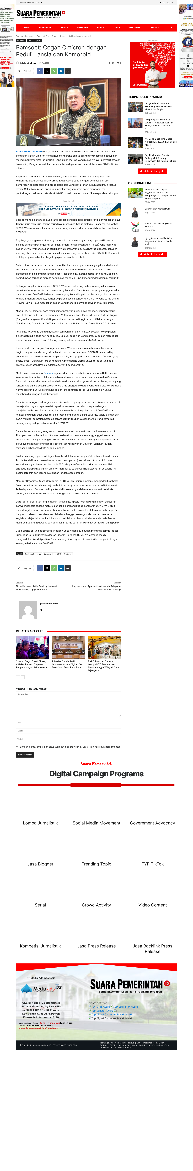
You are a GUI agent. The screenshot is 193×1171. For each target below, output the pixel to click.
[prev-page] (18, 677)
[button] (170, 28)
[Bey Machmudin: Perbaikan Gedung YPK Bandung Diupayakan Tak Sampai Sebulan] (135, 159)
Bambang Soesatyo (33, 554)
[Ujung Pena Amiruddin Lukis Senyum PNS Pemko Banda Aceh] (135, 242)
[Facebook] (161, 3)
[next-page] (23, 677)
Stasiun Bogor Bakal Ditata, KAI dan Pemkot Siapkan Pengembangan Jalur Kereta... (32, 664)
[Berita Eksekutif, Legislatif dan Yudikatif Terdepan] (41, 14)
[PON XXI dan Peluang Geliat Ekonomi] (135, 227)
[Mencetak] (68, 71)
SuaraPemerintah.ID (29, 151)
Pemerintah (30, 36)
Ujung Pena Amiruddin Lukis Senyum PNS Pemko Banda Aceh (158, 241)
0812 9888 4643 (51, 1023)
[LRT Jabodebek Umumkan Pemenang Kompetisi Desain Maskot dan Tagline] (135, 107)
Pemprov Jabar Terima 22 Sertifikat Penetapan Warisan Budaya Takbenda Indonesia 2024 (159, 124)
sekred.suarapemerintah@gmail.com (38, 1028)
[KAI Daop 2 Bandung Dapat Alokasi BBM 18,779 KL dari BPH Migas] (135, 142)
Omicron (48, 373)
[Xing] (41, 609)
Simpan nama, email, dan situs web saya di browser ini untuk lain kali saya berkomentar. (70, 746)
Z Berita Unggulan (34, 40)
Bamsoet (47, 554)
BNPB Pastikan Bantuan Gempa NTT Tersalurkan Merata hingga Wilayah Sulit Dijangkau (103, 666)
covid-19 (57, 554)
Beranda (19, 36)
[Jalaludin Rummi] (18, 63)
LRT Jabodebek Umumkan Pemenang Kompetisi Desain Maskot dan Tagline (159, 106)
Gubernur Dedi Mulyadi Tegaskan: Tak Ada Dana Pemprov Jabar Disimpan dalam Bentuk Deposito (160, 194)
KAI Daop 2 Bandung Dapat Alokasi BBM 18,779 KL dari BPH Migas (161, 141)
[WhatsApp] (54, 71)
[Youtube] (171, 3)
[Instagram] (164, 3)
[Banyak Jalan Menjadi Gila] (135, 212)
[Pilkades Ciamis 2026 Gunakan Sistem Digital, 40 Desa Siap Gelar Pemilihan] (68, 647)
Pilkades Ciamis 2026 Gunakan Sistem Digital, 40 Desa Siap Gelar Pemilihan (67, 664)
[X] (168, 3)
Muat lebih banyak (151, 171)
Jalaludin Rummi (30, 63)
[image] (40, 804)
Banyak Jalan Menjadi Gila (157, 208)
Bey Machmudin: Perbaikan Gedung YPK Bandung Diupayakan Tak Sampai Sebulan (161, 158)
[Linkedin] (61, 71)
